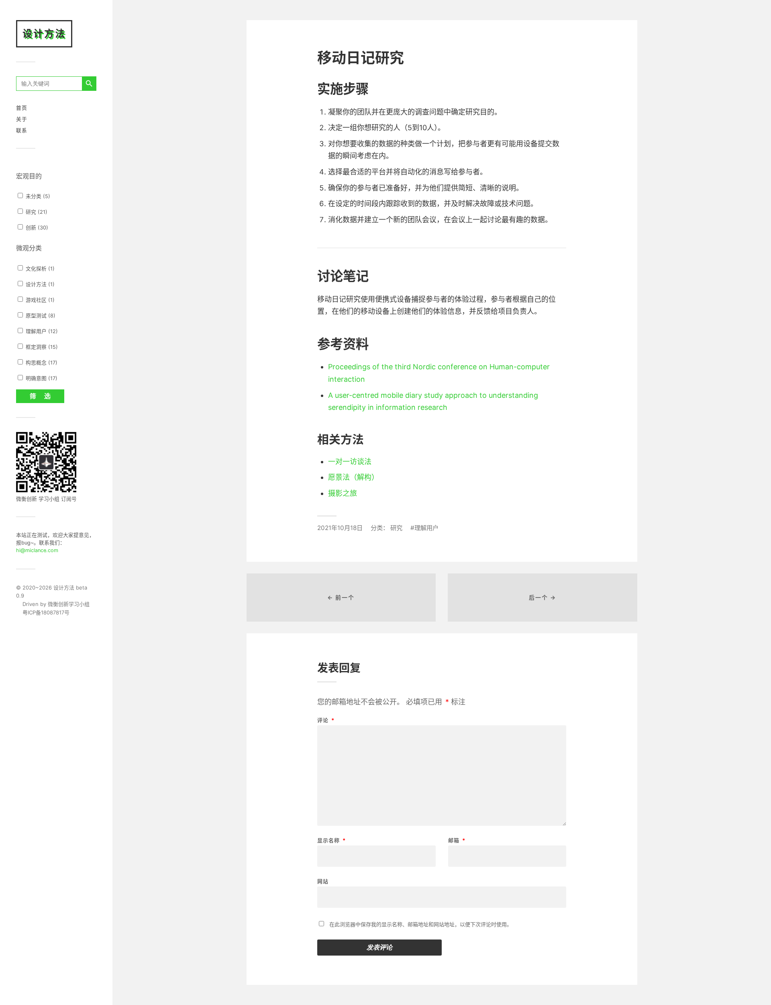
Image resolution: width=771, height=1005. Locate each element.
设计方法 (44, 33)
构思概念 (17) (40, 363)
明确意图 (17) (40, 378)
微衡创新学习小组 (69, 604)
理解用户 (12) (41, 331)
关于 (21, 119)
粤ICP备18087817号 (42, 612)
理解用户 (426, 528)
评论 (326, 720)
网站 (322, 881)
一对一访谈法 (349, 461)
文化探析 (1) (39, 269)
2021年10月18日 (340, 528)
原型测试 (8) (39, 316)
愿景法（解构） (353, 477)
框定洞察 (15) (41, 347)
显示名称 (331, 840)
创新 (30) (36, 228)
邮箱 (456, 840)
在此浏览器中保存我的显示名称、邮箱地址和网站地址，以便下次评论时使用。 (420, 924)
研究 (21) (35, 212)
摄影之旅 (342, 493)
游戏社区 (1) (39, 300)
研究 (396, 528)
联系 (21, 130)
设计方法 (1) (39, 284)
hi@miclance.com (37, 550)
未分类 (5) (37, 196)
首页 (21, 108)
